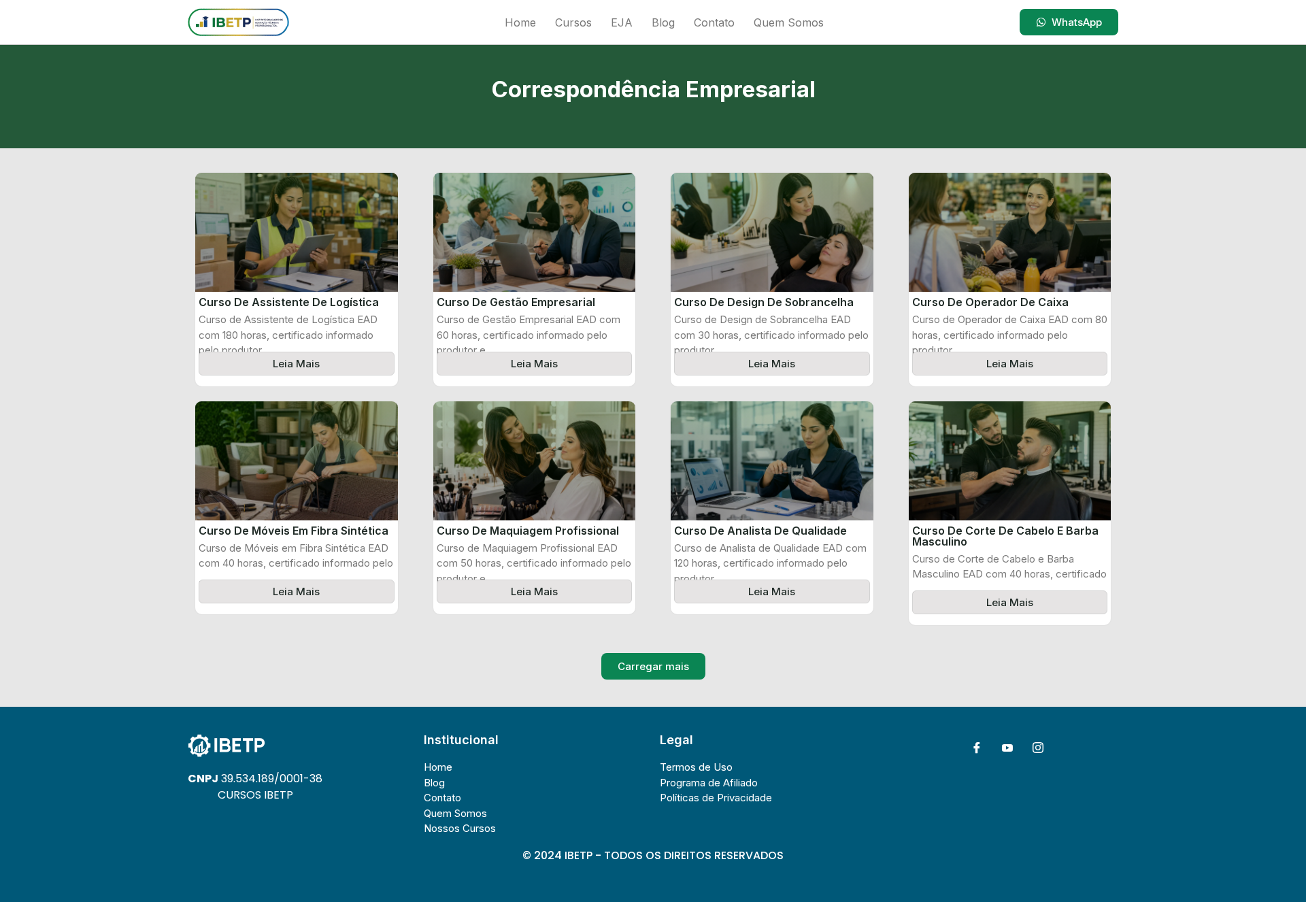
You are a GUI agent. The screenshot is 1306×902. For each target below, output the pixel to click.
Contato (714, 22)
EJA (622, 22)
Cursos (573, 22)
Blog (663, 22)
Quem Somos (789, 22)
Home (520, 22)
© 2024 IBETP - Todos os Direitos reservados (653, 855)
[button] (653, 666)
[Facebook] (977, 747)
